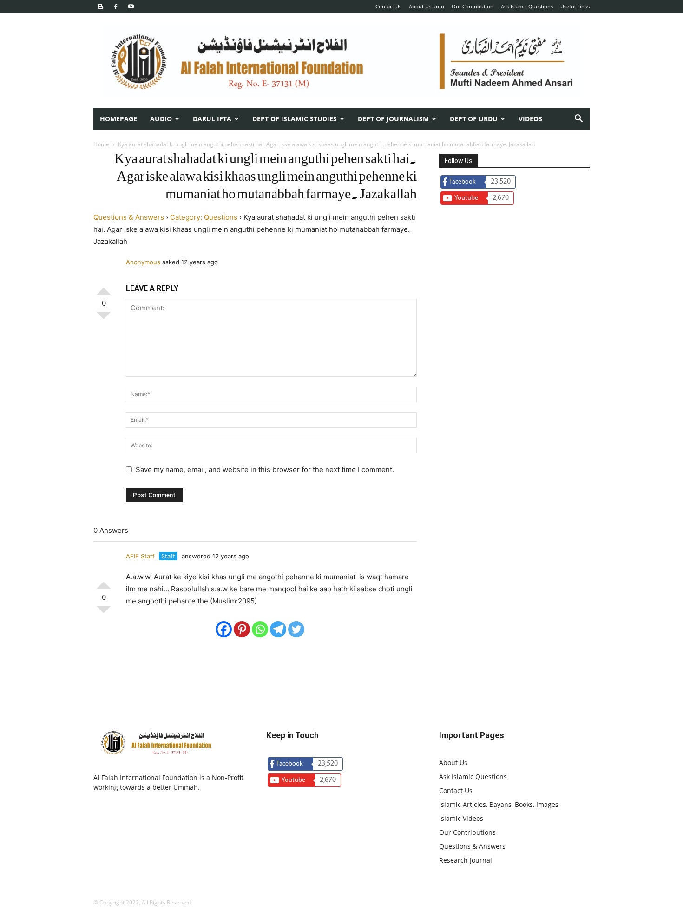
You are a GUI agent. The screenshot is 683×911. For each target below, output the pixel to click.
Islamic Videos (461, 818)
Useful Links (575, 6)
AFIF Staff (140, 556)
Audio (161, 118)
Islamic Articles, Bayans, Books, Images (498, 804)
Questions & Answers (128, 217)
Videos (530, 118)
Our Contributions (467, 832)
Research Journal (465, 860)
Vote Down (103, 319)
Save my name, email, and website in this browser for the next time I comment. (265, 469)
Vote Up (103, 287)
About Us (453, 762)
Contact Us (388, 6)
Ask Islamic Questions (527, 6)
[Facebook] (116, 6)
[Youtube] (131, 6)
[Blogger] (100, 6)
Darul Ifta (212, 118)
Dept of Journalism (393, 118)
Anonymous (143, 262)
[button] (578, 119)
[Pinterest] (242, 629)
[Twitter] (296, 629)
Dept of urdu (474, 118)
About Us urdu (426, 6)
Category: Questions (203, 217)
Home (101, 144)
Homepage (118, 118)
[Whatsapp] (260, 629)
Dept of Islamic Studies (294, 118)
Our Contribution (472, 6)
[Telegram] (278, 629)
